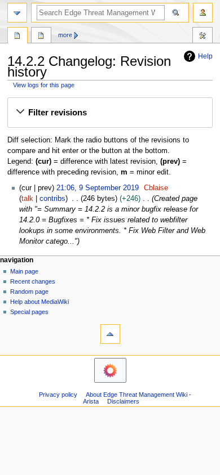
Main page (24, 271)
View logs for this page (43, 85)
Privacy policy (58, 394)
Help (205, 56)
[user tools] (203, 13)
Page (17, 37)
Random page (29, 291)
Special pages (29, 311)
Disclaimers (123, 401)
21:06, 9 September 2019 (97, 188)
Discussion (41, 37)
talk (27, 199)
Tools (202, 37)
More (65, 35)
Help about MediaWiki (39, 301)
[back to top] (110, 334)
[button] (110, 112)
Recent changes (32, 281)
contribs (52, 199)
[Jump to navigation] (17, 13)
